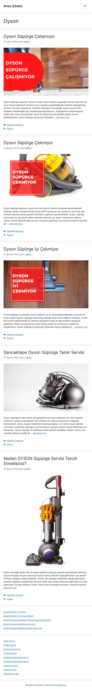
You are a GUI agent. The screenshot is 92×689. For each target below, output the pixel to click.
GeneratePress (60, 685)
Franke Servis (10, 653)
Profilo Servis (10, 645)
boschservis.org (11, 674)
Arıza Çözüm (13, 6)
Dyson (10, 128)
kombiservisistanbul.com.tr (16, 661)
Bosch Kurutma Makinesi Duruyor (19, 624)
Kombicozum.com (12, 649)
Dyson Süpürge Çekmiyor (28, 142)
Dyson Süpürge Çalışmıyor (29, 36)
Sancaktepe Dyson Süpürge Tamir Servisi (44, 352)
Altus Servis (9, 641)
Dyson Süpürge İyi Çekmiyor (31, 248)
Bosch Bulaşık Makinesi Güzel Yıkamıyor (23, 628)
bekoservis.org (11, 665)
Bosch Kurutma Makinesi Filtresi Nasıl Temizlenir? (27, 620)
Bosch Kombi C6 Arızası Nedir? (18, 616)
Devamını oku (62, 117)
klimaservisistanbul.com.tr (16, 657)
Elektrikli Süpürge (15, 125)
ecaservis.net (10, 670)
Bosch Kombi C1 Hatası (15, 612)
